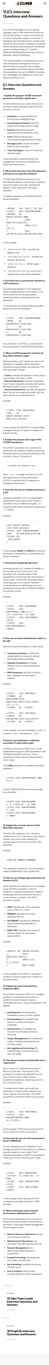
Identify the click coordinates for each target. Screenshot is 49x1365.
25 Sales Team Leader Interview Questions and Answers (22, 1301)
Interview (10, 1293)
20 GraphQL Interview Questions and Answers (21, 1332)
